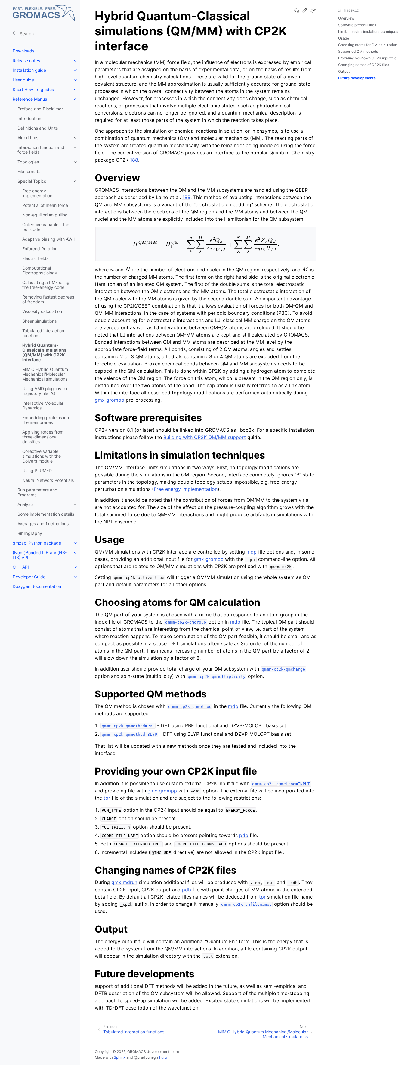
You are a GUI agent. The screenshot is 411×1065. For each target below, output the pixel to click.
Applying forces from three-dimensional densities (42, 436)
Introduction (29, 118)
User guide (23, 79)
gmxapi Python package (37, 542)
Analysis (25, 504)
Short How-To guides (33, 89)
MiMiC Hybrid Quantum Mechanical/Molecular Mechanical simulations (45, 374)
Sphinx (119, 1057)
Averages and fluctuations (43, 523)
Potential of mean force (45, 205)
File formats (28, 171)
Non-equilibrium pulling (45, 214)
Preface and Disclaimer (40, 108)
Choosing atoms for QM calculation (367, 45)
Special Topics (31, 181)
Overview (346, 18)
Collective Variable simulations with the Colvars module (41, 456)
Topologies (28, 161)
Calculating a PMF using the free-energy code (46, 285)
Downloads (23, 50)
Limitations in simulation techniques (368, 31)
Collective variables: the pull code (45, 227)
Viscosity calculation (42, 311)
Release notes (26, 60)
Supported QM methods (358, 51)
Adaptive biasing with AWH (48, 239)
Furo (163, 1057)
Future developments (357, 78)
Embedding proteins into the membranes (46, 420)
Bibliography (29, 533)
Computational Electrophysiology (39, 270)
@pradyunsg (145, 1057)
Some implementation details (45, 514)
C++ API (21, 567)
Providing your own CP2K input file (367, 58)
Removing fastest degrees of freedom (48, 299)
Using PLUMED (37, 470)
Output (344, 71)
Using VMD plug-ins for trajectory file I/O (45, 391)
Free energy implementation (37, 193)
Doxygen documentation (37, 586)
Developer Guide (29, 576)
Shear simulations (39, 321)
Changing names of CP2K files (363, 64)
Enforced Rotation (39, 248)
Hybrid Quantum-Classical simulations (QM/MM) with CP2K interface (44, 352)
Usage (343, 38)
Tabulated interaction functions (43, 333)
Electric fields (35, 258)
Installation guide (29, 70)
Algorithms (27, 137)
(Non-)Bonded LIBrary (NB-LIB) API (40, 555)
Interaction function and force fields (40, 150)
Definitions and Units (37, 128)
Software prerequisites (357, 25)
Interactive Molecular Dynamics (42, 405)
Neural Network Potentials (48, 480)
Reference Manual (30, 99)
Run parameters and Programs (37, 492)
